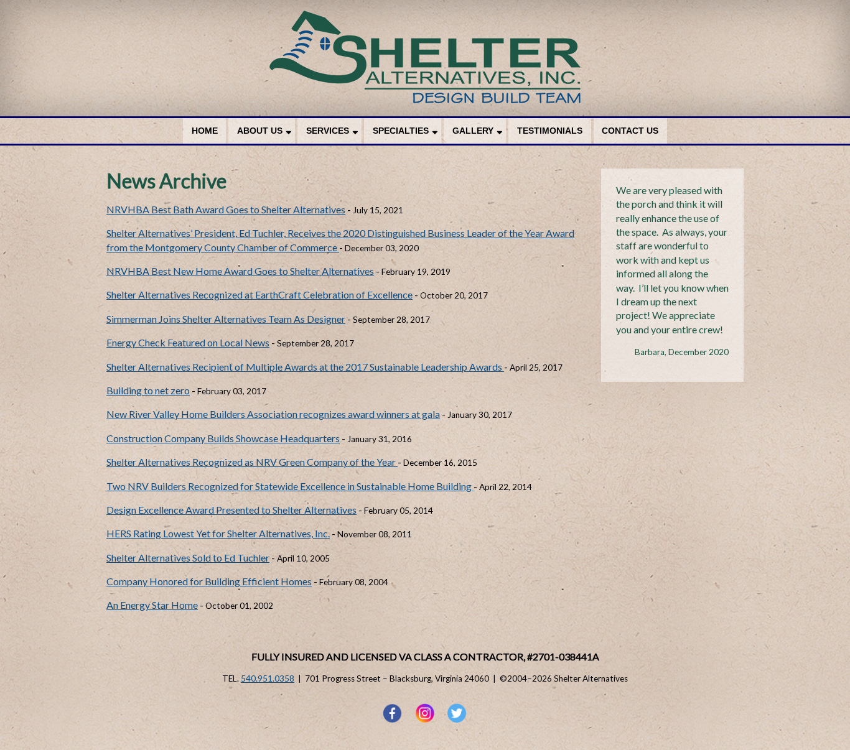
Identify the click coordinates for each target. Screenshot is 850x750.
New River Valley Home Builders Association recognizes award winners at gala (273, 414)
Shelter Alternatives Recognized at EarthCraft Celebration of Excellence (259, 294)
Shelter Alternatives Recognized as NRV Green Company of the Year (252, 462)
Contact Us (630, 131)
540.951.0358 (267, 678)
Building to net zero (148, 390)
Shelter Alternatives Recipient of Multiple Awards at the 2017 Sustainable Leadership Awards (305, 367)
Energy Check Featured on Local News (187, 342)
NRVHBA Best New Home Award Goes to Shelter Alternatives (240, 271)
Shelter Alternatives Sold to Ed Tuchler (187, 557)
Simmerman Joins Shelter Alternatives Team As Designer (225, 319)
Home (205, 131)
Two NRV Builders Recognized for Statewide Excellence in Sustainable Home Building (290, 486)
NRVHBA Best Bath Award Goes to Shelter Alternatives (225, 209)
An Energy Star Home (152, 605)
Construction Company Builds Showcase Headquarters (223, 438)
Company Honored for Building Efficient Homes (209, 581)
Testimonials (549, 131)
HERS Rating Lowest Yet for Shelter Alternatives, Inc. (218, 533)
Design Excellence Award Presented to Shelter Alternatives (231, 510)
